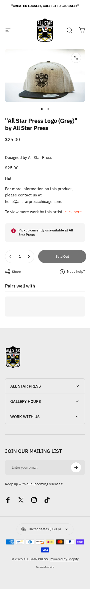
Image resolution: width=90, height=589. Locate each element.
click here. (73, 211)
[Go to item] (42, 109)
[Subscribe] (76, 467)
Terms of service (45, 567)
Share (16, 271)
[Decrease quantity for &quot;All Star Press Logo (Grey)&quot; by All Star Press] (10, 256)
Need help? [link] (76, 271)
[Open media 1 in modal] (76, 58)
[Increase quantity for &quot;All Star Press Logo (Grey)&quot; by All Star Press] (29, 256)
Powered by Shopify (64, 559)
